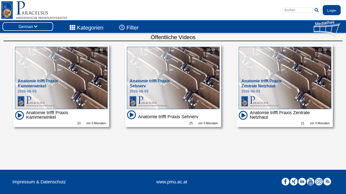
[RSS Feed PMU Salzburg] (327, 181)
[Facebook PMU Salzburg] (285, 181)
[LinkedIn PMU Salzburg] (302, 181)
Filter (132, 28)
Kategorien (89, 28)
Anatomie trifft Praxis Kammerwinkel (47, 115)
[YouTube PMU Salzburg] (310, 181)
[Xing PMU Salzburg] (294, 181)
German (26, 27)
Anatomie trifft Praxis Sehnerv (168, 116)
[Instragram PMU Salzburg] (319, 181)
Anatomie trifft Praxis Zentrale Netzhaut (280, 115)
